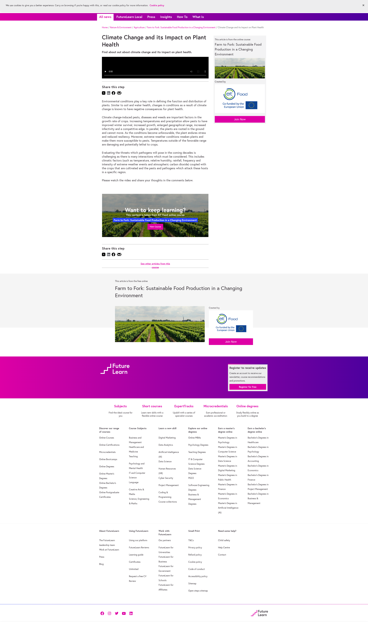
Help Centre (224, 547)
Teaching (133, 456)
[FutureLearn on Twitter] (116, 613)
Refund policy (195, 554)
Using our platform (138, 540)
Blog (101, 564)
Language (133, 482)
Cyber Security (166, 478)
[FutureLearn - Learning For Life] (259, 613)
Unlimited (133, 569)
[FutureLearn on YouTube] (123, 613)
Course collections (168, 501)
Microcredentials (107, 452)
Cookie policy (195, 561)
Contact (222, 554)
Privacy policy (195, 547)
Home (105, 27)
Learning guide (136, 554)
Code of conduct (196, 569)
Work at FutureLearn (109, 549)
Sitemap (192, 583)
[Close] (363, 5)
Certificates (134, 561)
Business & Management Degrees (194, 499)
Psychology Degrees (198, 444)
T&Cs (191, 540)
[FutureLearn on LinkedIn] (131, 613)
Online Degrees (106, 466)
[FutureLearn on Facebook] (103, 613)
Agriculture (139, 27)
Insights (166, 17)
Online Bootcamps (108, 459)
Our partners (165, 540)
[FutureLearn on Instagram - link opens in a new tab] (109, 613)
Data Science (165, 461)
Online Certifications (109, 444)
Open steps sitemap (198, 590)
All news (105, 17)
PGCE (191, 478)
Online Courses (106, 437)
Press (151, 17)
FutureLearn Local (129, 17)
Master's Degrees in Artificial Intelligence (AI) (228, 508)
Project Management (169, 485)
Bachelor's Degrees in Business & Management (258, 498)
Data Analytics (166, 444)
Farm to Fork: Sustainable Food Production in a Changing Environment (181, 27)
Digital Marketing (167, 437)
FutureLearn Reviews (139, 547)
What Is (198, 17)
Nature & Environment (121, 27)
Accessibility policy (197, 576)
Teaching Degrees (197, 452)
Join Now (240, 119)
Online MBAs (194, 437)
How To (182, 17)
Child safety (224, 540)
